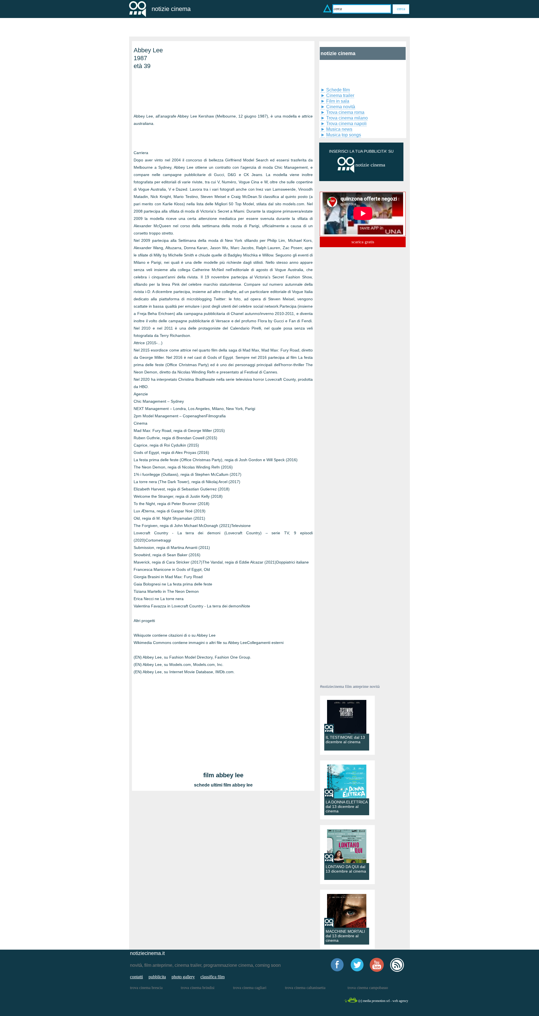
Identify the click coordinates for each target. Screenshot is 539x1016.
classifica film (212, 976)
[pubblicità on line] (345, 171)
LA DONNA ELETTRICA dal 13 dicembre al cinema (346, 806)
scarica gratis (362, 242)
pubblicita (157, 976)
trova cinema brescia (146, 988)
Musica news (339, 129)
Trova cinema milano (347, 118)
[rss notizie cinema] (397, 971)
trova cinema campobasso (368, 988)
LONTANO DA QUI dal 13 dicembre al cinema (346, 868)
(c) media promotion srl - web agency (383, 1001)
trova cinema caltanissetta (305, 988)
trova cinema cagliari (249, 988)
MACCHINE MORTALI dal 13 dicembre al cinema (345, 936)
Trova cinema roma (345, 112)
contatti (136, 976)
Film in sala (337, 101)
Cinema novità (340, 106)
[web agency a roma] (351, 1002)
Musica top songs (343, 134)
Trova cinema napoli (346, 123)
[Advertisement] (162, 90)
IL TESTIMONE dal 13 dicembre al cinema (345, 739)
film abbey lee (223, 775)
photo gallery (183, 976)
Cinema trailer (340, 95)
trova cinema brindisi (197, 988)
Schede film (338, 89)
